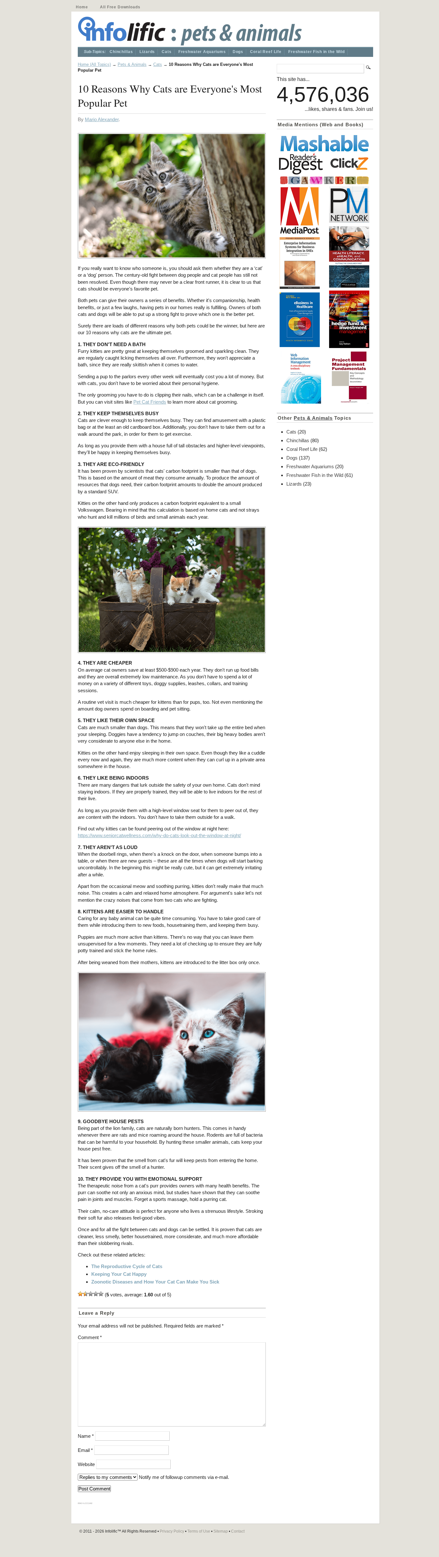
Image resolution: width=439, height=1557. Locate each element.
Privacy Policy (172, 1531)
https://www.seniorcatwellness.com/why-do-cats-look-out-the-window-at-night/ (159, 835)
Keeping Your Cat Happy (119, 1274)
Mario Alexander (102, 119)
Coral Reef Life (266, 51)
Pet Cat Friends (149, 402)
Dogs (238, 51)
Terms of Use (198, 1531)
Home (82, 7)
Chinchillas (121, 51)
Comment (90, 1337)
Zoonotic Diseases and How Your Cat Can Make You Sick (155, 1281)
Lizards (147, 51)
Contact (238, 1531)
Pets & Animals (132, 64)
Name (86, 1436)
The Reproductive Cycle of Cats (126, 1266)
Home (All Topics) (94, 64)
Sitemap (220, 1531)
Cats (166, 51)
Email (85, 1450)
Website (86, 1464)
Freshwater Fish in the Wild (316, 51)
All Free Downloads (120, 7)
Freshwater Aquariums (202, 51)
